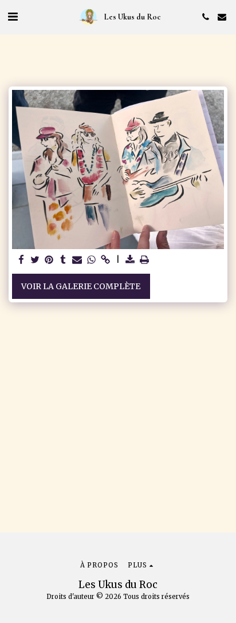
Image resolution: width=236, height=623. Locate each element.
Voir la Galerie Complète (80, 286)
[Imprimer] (144, 260)
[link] (105, 260)
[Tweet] (35, 260)
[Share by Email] (77, 260)
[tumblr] (63, 260)
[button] (12, 16)
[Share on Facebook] (21, 260)
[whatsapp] (91, 260)
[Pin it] (49, 260)
